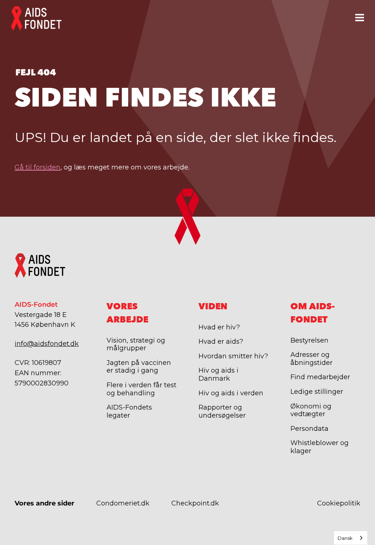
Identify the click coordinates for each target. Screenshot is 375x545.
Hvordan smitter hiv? (233, 356)
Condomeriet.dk (122, 503)
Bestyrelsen (309, 340)
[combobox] (351, 538)
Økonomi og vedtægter (310, 410)
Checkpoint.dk (195, 503)
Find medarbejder (320, 377)
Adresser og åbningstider (311, 359)
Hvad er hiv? (219, 327)
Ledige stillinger (316, 392)
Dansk (345, 538)
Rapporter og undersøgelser (222, 411)
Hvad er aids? (220, 341)
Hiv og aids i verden (230, 393)
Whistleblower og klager (319, 447)
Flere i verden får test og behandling (142, 389)
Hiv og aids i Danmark (218, 374)
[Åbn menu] (360, 17)
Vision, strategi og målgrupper (136, 344)
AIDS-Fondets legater (129, 411)
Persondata (309, 429)
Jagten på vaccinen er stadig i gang (139, 367)
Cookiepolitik (338, 503)
